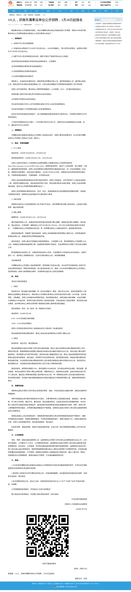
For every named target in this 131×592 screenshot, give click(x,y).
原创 (35, 5)
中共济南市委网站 (105, 2)
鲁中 (89, 2)
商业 (83, 5)
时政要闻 (37, 15)
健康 (66, 2)
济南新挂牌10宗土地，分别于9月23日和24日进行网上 (109, 29)
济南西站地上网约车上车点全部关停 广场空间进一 (108, 26)
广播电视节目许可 (69, 583)
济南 (25, 11)
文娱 (71, 11)
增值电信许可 (42, 583)
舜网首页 (12, 15)
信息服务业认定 (58, 583)
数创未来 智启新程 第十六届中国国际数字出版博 (108, 35)
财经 (76, 5)
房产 (76, 2)
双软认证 (50, 583)
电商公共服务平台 (105, 5)
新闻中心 (19, 2)
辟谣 (59, 2)
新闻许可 (34, 583)
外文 (116, 5)
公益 (89, 5)
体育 (83, 11)
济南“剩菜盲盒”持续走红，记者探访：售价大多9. (108, 32)
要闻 (35, 2)
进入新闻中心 (118, 20)
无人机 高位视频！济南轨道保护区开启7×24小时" (108, 43)
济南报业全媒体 (28, 24)
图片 (59, 5)
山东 (41, 5)
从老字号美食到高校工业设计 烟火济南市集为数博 (108, 38)
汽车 (83, 2)
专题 (41, 2)
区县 (116, 2)
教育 (66, 5)
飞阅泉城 (51, 2)
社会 (59, 11)
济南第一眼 (28, 2)
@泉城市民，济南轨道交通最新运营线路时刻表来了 (109, 23)
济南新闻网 (28, 5)
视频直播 (19, 5)
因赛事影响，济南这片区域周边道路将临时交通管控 (109, 40)
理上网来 (51, 5)
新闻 (13, 11)
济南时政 (30, 15)
